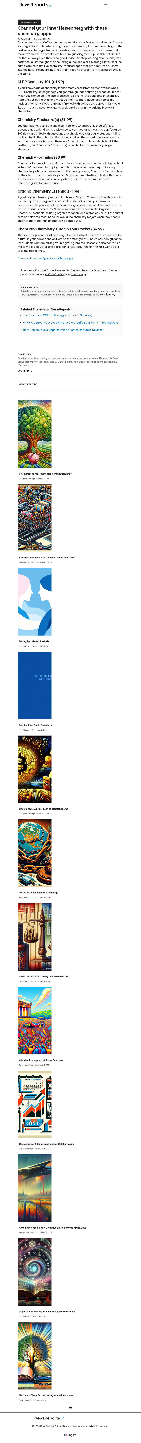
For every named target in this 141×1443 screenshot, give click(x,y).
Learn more (25, 370)
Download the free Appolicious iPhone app (45, 258)
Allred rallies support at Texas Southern (41, 1060)
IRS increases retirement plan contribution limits (46, 474)
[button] (106, 3)
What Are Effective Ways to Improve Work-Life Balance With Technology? (71, 323)
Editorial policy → (107, 294)
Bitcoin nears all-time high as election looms (43, 809)
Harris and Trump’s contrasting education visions (46, 1395)
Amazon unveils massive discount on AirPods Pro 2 (47, 557)
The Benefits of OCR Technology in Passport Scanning (57, 315)
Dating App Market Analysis (34, 641)
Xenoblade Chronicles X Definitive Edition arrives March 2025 (52, 1227)
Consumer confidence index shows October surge (46, 1144)
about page (78, 274)
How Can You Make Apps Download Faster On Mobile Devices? (63, 330)
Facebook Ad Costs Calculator (35, 725)
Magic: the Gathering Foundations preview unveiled (47, 1311)
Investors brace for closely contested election (44, 976)
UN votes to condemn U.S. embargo (38, 892)
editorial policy (54, 274)
